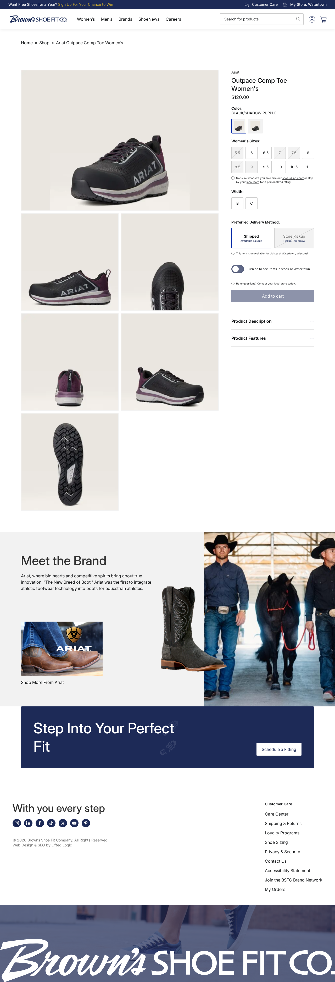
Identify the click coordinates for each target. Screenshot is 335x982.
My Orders (275, 889)
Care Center (276, 814)
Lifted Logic (62, 845)
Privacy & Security (282, 851)
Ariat (235, 72)
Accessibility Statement (287, 870)
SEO (41, 845)
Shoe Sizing (276, 842)
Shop (44, 42)
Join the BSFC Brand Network (293, 880)
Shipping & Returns (283, 823)
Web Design (23, 845)
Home (27, 42)
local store (253, 181)
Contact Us (276, 861)
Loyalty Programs (282, 832)
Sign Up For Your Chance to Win (85, 4)
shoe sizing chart (293, 178)
